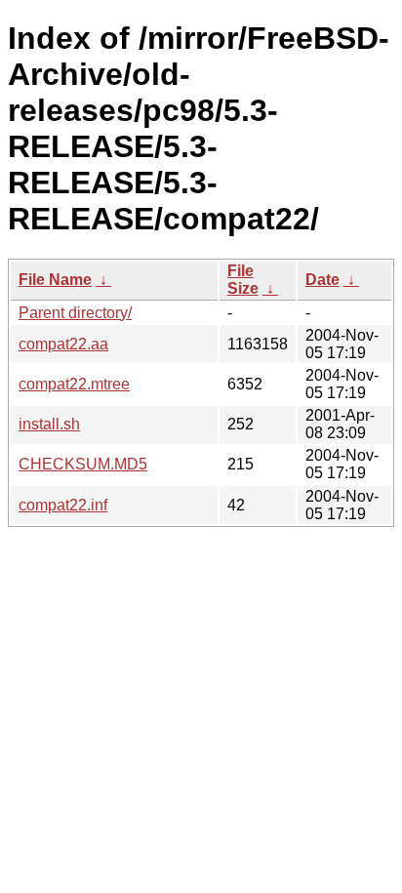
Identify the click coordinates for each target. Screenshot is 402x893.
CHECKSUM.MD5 (83, 464)
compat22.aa (63, 344)
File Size (243, 280)
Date (322, 279)
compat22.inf (63, 505)
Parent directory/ (75, 312)
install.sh (49, 424)
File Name (55, 279)
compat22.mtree (74, 384)
